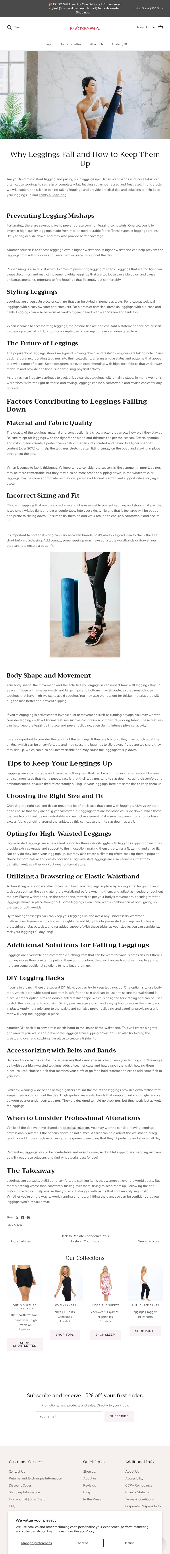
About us (90, 1478)
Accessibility (134, 1478)
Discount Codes (20, 1485)
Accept (82, 1543)
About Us (96, 44)
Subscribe (119, 1416)
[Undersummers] (85, 27)
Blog (86, 1492)
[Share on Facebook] (22, 1217)
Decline (129, 1543)
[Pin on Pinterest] (28, 1217)
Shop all (89, 1471)
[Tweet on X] (17, 1217)
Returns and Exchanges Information (35, 1478)
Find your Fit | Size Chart (27, 1499)
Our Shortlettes (70, 44)
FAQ (12, 1506)
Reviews (89, 1485)
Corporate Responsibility (143, 1506)
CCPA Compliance (138, 1485)
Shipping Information (24, 1492)
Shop (47, 44)
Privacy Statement (139, 1492)
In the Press (92, 1499)
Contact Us (17, 1471)
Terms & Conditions (139, 1499)
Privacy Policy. (84, 1531)
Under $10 (119, 44)
